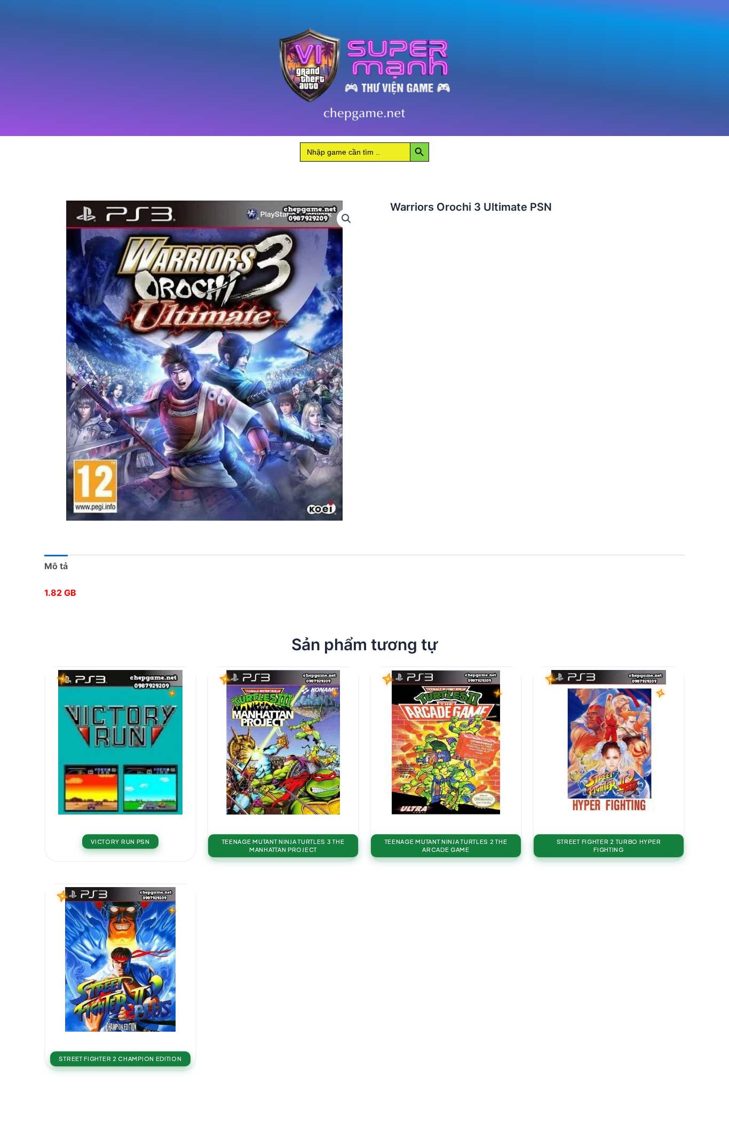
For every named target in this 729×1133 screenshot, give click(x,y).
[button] (346, 218)
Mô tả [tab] (56, 566)
